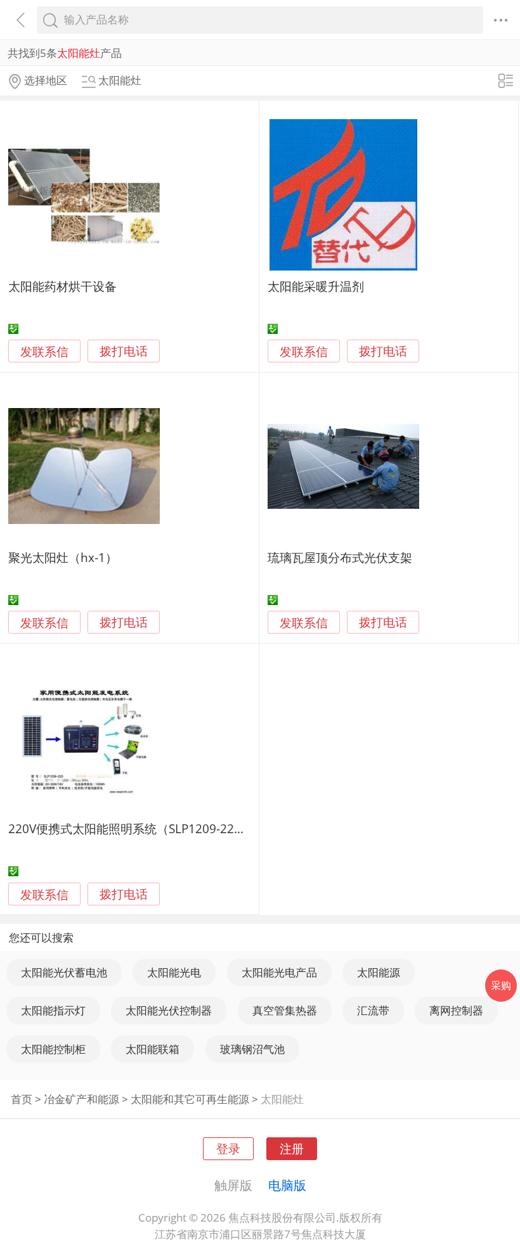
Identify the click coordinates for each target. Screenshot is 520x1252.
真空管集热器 (284, 1010)
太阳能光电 (174, 972)
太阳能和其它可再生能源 (190, 1099)
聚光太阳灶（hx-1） (62, 557)
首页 (21, 1099)
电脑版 (287, 1185)
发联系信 (44, 351)
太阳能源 (378, 972)
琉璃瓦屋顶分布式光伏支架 (340, 557)
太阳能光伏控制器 (169, 1010)
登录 (228, 1148)
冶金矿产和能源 (81, 1099)
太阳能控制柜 (53, 1049)
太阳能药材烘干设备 (62, 286)
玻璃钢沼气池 (252, 1049)
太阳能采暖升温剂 (316, 286)
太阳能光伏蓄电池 (64, 972)
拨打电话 (124, 351)
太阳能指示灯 (53, 1010)
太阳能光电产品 (279, 972)
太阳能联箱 (152, 1049)
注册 (292, 1148)
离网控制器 (456, 1010)
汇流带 (373, 1010)
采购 (501, 985)
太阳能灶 (282, 1099)
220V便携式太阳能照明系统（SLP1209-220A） (134, 828)
